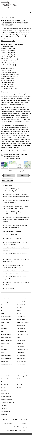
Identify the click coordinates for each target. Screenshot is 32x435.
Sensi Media (22, 430)
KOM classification (5, 313)
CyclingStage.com (10, 5)
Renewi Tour (20, 343)
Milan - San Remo (5, 373)
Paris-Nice (19, 313)
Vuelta (19, 379)
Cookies (24, 423)
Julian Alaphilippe (7, 180)
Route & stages (5, 302)
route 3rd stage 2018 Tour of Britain (17, 151)
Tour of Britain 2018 (8, 288)
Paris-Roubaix (4, 387)
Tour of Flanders (5, 385)
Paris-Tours (4, 414)
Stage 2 (9, 175)
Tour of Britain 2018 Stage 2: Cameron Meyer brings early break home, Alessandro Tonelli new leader (16, 219)
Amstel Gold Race (5, 393)
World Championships (22, 349)
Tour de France (21, 385)
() (9, 41)
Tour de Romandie (21, 331)
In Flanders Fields (5, 379)
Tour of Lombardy (5, 411)
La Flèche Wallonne (6, 396)
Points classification (6, 316)
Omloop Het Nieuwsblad (7, 364)
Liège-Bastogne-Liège (6, 399)
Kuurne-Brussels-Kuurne (7, 367)
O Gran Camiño (21, 325)
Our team (24, 419)
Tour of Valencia (21, 302)
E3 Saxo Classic (5, 376)
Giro (18, 382)
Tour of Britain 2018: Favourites (12, 238)
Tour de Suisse (21, 340)
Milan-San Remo (21, 358)
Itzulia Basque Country (23, 322)
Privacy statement (8, 423)
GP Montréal (4, 408)
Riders (2, 305)
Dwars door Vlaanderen (7, 382)
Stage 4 (23, 175)
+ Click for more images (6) (16, 171)
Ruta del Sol (20, 308)
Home (2, 17)
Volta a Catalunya (21, 319)
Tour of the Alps (21, 328)
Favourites (4, 308)
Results (3, 311)
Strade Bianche (5, 370)
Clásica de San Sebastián (7, 402)
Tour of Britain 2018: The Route (12, 231)
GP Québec (4, 405)
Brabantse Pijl (4, 390)
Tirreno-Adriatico (21, 316)
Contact (4, 427)
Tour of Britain (20, 346)
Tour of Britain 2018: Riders (11, 235)
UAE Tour (19, 311)
